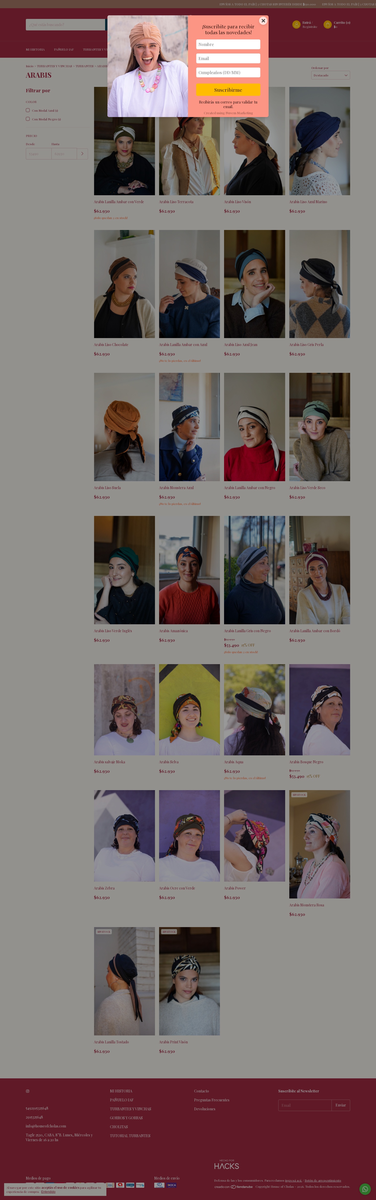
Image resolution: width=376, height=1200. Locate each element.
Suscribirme (228, 89)
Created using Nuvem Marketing (228, 113)
